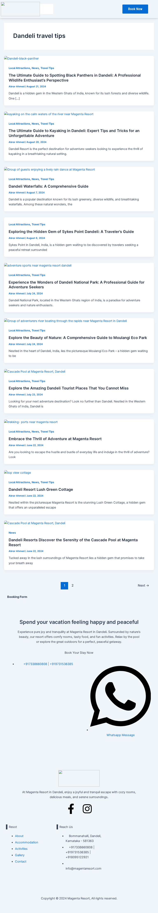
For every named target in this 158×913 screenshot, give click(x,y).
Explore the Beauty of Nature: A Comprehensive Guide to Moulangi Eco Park (78, 337)
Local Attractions (19, 68)
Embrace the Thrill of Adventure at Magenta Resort (55, 438)
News (35, 68)
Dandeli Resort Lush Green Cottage (41, 489)
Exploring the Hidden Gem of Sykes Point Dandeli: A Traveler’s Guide (71, 231)
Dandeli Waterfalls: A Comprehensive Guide (48, 186)
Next (143, 585)
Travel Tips (47, 68)
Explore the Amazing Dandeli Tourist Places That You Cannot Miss (69, 388)
